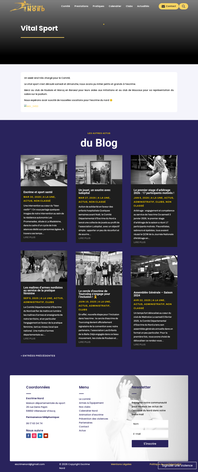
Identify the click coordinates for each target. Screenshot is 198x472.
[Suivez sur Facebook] (28, 435)
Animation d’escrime (91, 414)
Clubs (49, 302)
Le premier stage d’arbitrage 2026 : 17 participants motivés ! (154, 191)
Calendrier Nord (88, 410)
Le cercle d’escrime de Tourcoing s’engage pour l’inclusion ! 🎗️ (94, 294)
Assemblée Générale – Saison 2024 (153, 294)
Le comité (84, 399)
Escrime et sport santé (37, 192)
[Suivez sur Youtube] (45, 435)
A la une (49, 197)
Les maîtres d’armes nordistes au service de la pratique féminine (43, 290)
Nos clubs (84, 407)
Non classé (42, 201)
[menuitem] (65, 6)
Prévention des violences (93, 418)
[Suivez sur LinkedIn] (40, 435)
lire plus (29, 237)
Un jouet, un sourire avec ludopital (94, 191)
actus (27, 201)
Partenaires (85, 422)
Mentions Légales (121, 464)
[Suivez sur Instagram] (34, 435)
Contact (84, 426)
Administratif (33, 302)
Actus (82, 430)
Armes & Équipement (91, 403)
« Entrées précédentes (38, 355)
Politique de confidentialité (165, 464)
